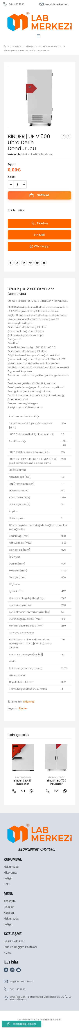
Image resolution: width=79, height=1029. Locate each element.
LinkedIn (24, 263)
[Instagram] (12, 970)
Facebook (11, 263)
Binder (25, 154)
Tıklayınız (28, 701)
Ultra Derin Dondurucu (41, 154)
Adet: (11, 177)
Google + (31, 263)
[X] (6, 970)
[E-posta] (22, 791)
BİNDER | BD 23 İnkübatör (23, 782)
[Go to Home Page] (5, 47)
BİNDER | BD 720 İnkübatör (56, 782)
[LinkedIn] (18, 970)
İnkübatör (26, 777)
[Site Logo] (39, 21)
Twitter (17, 263)
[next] (68, 136)
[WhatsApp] (31, 791)
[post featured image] (23, 757)
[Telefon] (14, 791)
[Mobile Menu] (39, 36)
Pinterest (37, 263)
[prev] (63, 136)
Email (44, 263)
